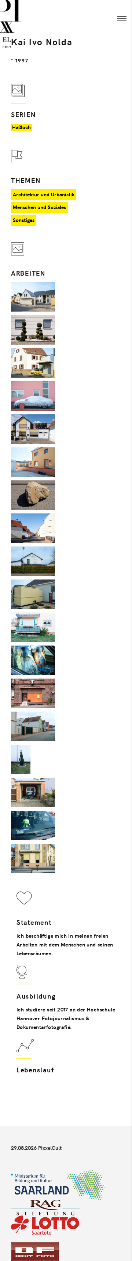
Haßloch (21, 127)
